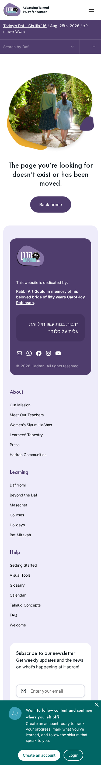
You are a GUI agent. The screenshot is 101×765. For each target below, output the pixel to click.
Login (73, 755)
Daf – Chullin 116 (25, 25)
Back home (50, 204)
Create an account (39, 755)
